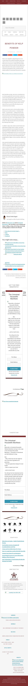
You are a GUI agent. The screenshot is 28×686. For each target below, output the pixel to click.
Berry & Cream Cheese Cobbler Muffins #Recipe (13, 636)
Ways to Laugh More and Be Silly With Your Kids (13, 551)
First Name (14, 357)
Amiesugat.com (10, 222)
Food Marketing (16, 389)
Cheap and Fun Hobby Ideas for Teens (11, 549)
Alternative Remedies (15, 274)
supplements (23, 277)
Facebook (7, 236)
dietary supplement (10, 275)
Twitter (7, 234)
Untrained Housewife (14, 11)
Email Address (14, 362)
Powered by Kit (14, 375)
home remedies (18, 275)
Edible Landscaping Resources (13, 620)
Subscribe (14, 369)
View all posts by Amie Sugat (12, 231)
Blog (6, 232)
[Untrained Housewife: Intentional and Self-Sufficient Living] (14, 580)
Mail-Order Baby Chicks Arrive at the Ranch (13, 628)
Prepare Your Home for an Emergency (11, 553)
